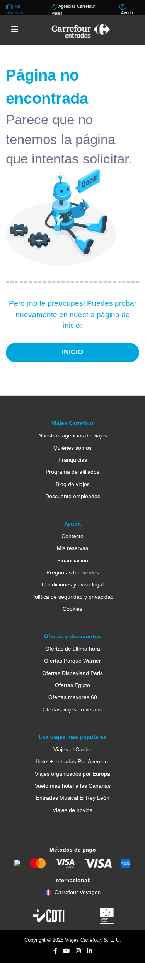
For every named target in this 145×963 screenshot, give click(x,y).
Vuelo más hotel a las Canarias (73, 785)
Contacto (72, 536)
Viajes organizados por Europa (72, 773)
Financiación (72, 560)
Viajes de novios (72, 810)
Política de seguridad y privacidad (72, 597)
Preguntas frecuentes (72, 572)
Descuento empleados (72, 496)
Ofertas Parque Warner (72, 660)
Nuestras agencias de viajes (72, 435)
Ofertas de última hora (72, 648)
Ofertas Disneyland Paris (72, 673)
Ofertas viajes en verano (72, 709)
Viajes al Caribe (72, 749)
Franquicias (72, 460)
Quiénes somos (72, 448)
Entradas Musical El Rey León (72, 797)
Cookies (72, 609)
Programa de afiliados (72, 472)
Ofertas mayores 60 (72, 697)
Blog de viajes (73, 484)
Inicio (72, 352)
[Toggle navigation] (14, 30)
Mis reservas (72, 548)
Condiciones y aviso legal (73, 584)
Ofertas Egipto (72, 685)
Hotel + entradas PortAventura (73, 761)
